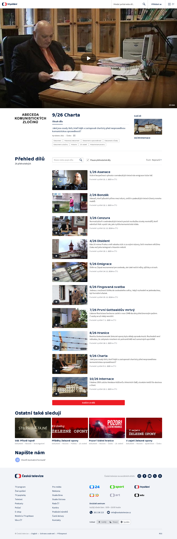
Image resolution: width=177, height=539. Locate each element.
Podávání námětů (60, 511)
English (34, 533)
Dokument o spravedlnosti (92, 141)
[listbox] (114, 522)
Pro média (56, 486)
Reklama (56, 491)
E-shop (18, 511)
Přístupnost (62, 533)
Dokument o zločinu (61, 144)
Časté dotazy (58, 516)
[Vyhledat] (81, 160)
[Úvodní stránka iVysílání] (12, 4)
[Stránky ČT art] (115, 496)
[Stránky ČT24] (95, 487)
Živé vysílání (20, 491)
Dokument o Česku (111, 141)
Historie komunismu (97, 144)
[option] (102, 522)
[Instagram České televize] (139, 476)
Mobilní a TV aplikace (24, 516)
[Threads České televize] (160, 476)
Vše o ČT (18, 520)
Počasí (18, 507)
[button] (88, 58)
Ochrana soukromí (47, 533)
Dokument (57, 141)
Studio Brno (57, 495)
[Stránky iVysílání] (142, 487)
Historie (74, 144)
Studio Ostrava (58, 499)
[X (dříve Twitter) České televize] (155, 476)
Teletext (19, 499)
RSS (160, 533)
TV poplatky (20, 495)
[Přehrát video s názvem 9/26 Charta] (88, 58)
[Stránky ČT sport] (117, 487)
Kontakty (56, 520)
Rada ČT (55, 503)
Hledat (144, 4)
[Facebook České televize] (144, 476)
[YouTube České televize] (150, 476)
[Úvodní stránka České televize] (29, 476)
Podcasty (19, 503)
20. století (83, 144)
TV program (20, 486)
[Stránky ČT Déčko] (94, 496)
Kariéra (55, 507)
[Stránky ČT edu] (139, 496)
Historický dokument (72, 141)
